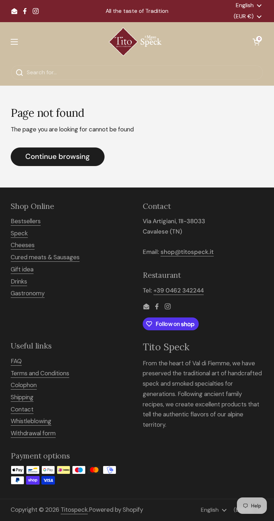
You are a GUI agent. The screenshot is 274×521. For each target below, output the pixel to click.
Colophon (24, 385)
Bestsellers (26, 221)
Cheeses (23, 245)
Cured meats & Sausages (45, 257)
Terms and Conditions (40, 373)
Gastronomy (28, 293)
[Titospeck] (135, 41)
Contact (22, 409)
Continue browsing (57, 156)
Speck (19, 233)
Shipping (22, 397)
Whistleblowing (31, 421)
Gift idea (22, 269)
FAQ (16, 361)
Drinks (19, 281)
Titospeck (74, 510)
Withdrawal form (33, 433)
